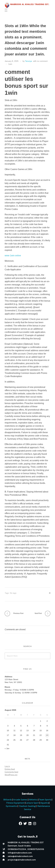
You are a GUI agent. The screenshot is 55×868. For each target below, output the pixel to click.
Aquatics (44, 802)
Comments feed (11, 772)
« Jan (7, 748)
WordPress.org (11, 775)
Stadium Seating (27, 806)
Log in (7, 766)
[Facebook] (21, 823)
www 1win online (13, 255)
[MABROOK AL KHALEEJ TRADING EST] (27, 5)
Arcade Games (20, 799)
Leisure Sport (32, 802)
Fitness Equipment (15, 802)
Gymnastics (11, 806)
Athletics (33, 799)
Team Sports (45, 799)
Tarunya (28, 61)
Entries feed (10, 769)
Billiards (7, 799)
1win (10, 64)
